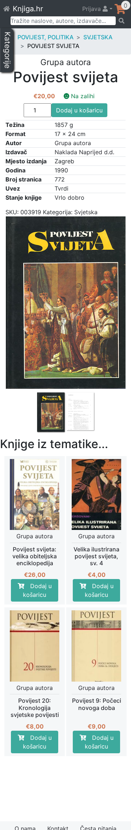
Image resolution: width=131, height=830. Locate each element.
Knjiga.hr (28, 8)
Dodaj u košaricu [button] (37, 590)
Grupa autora (73, 143)
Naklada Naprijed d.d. (84, 152)
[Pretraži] (121, 20)
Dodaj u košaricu (79, 110)
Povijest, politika (45, 37)
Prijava (92, 8)
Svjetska (97, 37)
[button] (26, 373)
